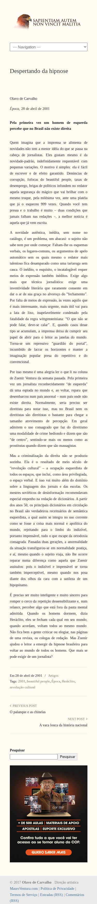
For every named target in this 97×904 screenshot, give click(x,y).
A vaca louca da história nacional (63, 725)
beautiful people (38, 681)
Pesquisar (17, 750)
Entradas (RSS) (51, 895)
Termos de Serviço (23, 895)
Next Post (77, 719)
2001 (21, 681)
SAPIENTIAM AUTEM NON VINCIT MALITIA (48, 21)
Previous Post (24, 706)
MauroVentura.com (24, 889)
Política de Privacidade (57, 889)
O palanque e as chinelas (28, 712)
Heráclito (68, 681)
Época (55, 681)
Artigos (53, 675)
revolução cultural (22, 687)
